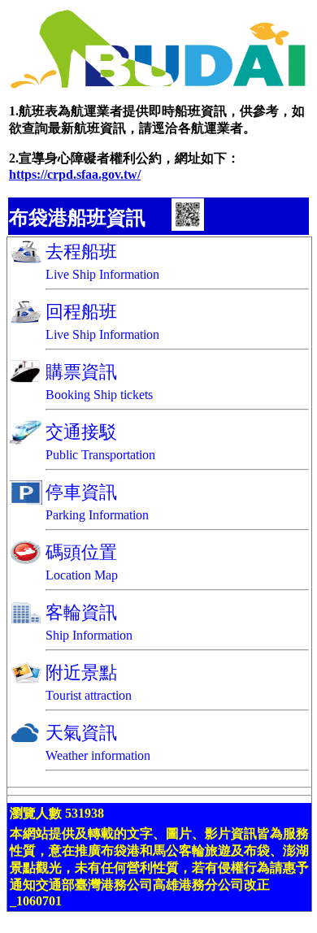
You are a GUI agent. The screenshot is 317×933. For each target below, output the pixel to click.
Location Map (82, 575)
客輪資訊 (81, 612)
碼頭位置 (81, 552)
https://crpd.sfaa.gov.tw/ (75, 174)
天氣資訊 (81, 733)
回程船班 (81, 312)
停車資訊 (81, 492)
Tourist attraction (89, 695)
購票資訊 (81, 372)
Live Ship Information (102, 274)
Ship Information (89, 635)
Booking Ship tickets (99, 394)
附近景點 (81, 672)
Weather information (98, 755)
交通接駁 (81, 432)
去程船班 (81, 251)
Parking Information (97, 515)
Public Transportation (100, 455)
